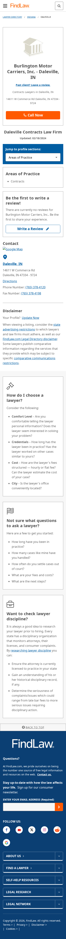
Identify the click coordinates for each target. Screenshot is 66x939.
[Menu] (5, 5)
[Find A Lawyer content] (59, 868)
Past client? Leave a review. (33, 85)
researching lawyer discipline (31, 650)
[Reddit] (57, 829)
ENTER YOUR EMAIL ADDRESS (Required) (28, 799)
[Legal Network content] (59, 904)
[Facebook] (6, 829)
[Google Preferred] (6, 842)
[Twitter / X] (31, 829)
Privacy (21, 924)
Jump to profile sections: (23, 149)
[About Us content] (59, 856)
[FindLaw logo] (21, 5)
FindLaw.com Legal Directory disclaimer (30, 339)
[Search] (59, 6)
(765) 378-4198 (31, 293)
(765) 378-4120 (35, 287)
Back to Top (35, 727)
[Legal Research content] (59, 892)
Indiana (31, 17)
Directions (10, 281)
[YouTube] (19, 829)
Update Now (30, 318)
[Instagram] (44, 829)
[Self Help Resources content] (59, 880)
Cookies (11, 928)
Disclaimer (38, 924)
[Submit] (59, 807)
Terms (7, 924)
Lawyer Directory (12, 17)
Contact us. (44, 774)
